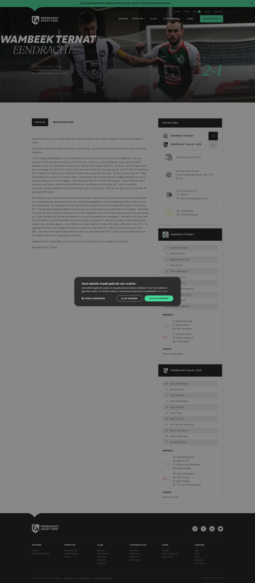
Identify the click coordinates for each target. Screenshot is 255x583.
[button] (93, 298)
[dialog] (127, 291)
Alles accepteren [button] (159, 298)
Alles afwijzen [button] (129, 298)
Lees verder (162, 291)
